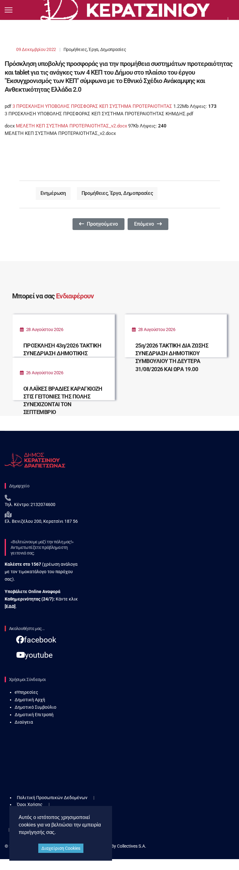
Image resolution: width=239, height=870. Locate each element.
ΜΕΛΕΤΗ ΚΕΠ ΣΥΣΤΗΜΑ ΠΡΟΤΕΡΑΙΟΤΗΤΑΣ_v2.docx (71, 126)
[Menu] (8, 10)
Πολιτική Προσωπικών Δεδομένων (52, 797)
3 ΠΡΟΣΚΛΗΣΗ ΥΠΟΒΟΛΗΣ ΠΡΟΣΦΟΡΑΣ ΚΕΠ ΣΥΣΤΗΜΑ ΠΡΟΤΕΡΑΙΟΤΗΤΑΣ (92, 106)
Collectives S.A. (131, 846)
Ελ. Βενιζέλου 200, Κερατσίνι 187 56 (41, 521)
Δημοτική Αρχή (30, 699)
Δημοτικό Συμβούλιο (35, 707)
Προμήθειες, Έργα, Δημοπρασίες (94, 49)
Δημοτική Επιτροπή (34, 714)
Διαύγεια (24, 722)
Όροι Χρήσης (30, 804)
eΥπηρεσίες (26, 692)
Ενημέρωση (53, 193)
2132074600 (42, 504)
